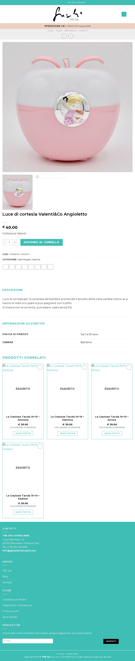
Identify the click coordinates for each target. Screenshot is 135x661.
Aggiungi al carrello (41, 242)
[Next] (126, 107)
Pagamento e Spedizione (17, 605)
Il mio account (10, 611)
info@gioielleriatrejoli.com (19, 550)
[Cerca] (124, 14)
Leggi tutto (23, 433)
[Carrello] (131, 14)
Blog (5, 576)
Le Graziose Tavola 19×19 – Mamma (67, 418)
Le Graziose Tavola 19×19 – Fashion (23, 497)
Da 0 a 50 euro (89, 334)
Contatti (7, 582)
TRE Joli (7, 570)
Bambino (86, 342)
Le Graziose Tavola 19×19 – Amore (112, 418)
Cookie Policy (72, 653)
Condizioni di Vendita (14, 599)
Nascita (83, 30)
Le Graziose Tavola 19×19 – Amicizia (23, 418)
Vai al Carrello (9, 617)
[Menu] (4, 14)
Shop (59, 30)
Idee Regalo (70, 30)
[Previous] (9, 107)
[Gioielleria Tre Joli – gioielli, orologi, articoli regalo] (67, 14)
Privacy (60, 653)
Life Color (107, 657)
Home (50, 30)
